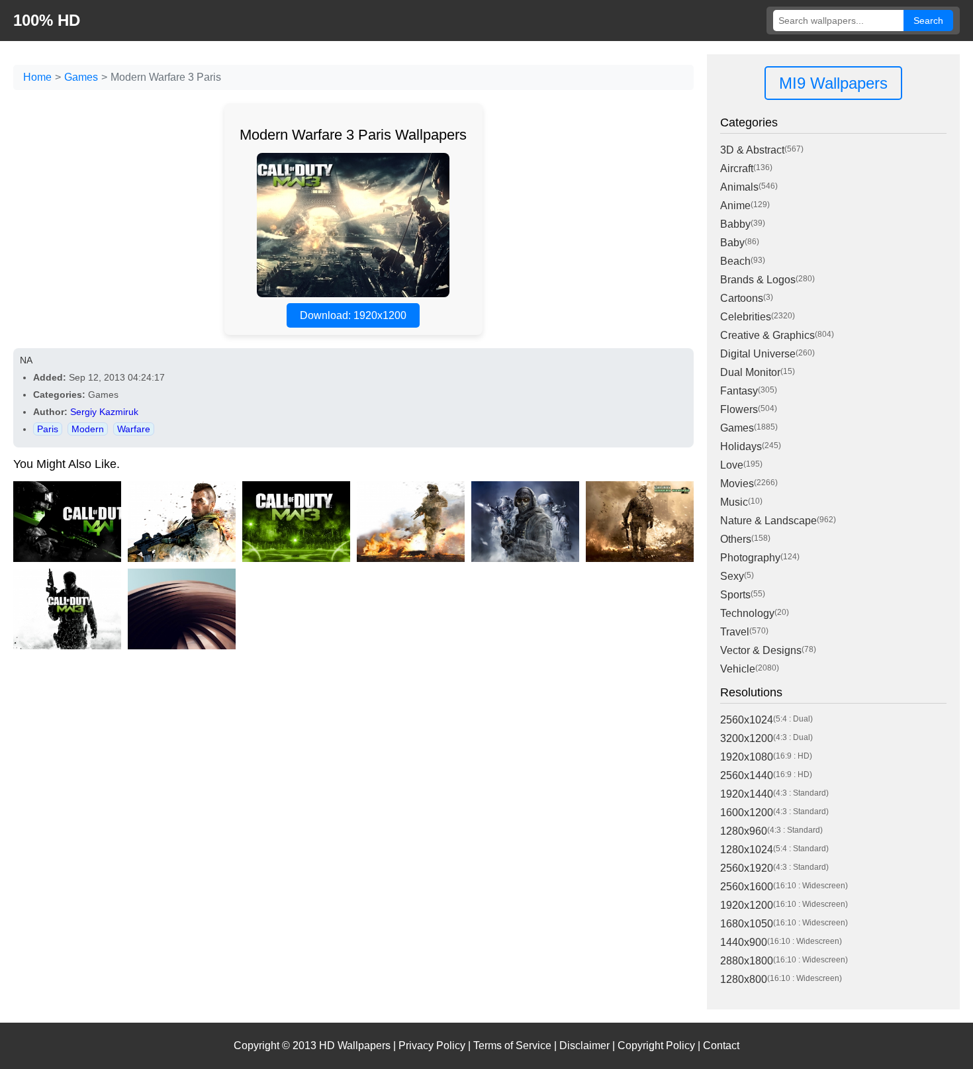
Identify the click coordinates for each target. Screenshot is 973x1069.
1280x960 (743, 831)
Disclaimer (584, 1045)
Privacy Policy (431, 1045)
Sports (735, 594)
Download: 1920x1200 (353, 315)
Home (37, 77)
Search (928, 20)
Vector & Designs (761, 650)
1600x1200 (746, 812)
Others (735, 539)
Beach (735, 261)
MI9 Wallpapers (833, 83)
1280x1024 (746, 849)
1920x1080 (746, 757)
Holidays (741, 446)
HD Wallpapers (355, 1045)
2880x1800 (746, 960)
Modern (87, 429)
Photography (750, 557)
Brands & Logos (758, 279)
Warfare (133, 429)
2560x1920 (746, 868)
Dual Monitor (750, 372)
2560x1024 (746, 719)
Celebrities (745, 316)
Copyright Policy (656, 1045)
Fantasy (739, 390)
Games (81, 77)
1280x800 (743, 979)
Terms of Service (512, 1045)
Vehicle (737, 668)
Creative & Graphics (767, 335)
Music (734, 502)
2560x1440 (746, 775)
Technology (747, 613)
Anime (735, 205)
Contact (721, 1045)
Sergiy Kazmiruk (104, 411)
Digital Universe (758, 353)
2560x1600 (746, 886)
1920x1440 (746, 794)
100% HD (46, 20)
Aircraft (736, 168)
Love (731, 465)
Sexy (732, 576)
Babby (735, 224)
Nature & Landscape (768, 520)
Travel (734, 631)
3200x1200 (746, 738)
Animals (739, 187)
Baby (732, 242)
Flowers (739, 409)
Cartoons (741, 298)
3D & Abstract (752, 150)
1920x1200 (746, 905)
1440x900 (743, 942)
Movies (737, 483)
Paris (47, 429)
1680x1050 (746, 923)
